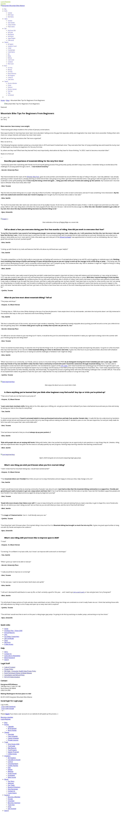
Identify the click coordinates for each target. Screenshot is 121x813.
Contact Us (10, 77)
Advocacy (10, 70)
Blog (5, 9)
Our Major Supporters (11, 636)
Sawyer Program (11, 38)
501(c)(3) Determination (12, 677)
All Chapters (10, 44)
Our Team (10, 72)
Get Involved (11, 95)
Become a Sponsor (12, 89)
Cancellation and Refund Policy (14, 675)
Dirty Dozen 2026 (12, 30)
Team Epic (10, 91)
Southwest (10, 62)
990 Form (7, 642)
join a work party (79, 592)
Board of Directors (12, 74)
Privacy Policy (8, 669)
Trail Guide (10, 32)
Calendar (10, 13)
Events (5, 11)
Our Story (10, 68)
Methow (10, 58)
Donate (3, 4)
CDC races (64, 366)
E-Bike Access (11, 40)
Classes (5, 19)
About (5, 66)
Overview (10, 21)
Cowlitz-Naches (11, 52)
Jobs (5, 635)
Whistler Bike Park (33, 177)
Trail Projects (10, 36)
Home (3, 100)
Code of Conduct (9, 667)
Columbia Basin (11, 50)
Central (9, 48)
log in (7, 714)
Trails (5, 29)
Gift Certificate (9, 638)
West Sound (10, 64)
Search (6, 660)
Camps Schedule (12, 25)
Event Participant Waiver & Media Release (18, 673)
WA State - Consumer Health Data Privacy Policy (20, 671)
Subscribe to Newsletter (12, 656)
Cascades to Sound (12, 46)
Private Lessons (11, 27)
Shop (9, 93)
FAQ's (6, 652)
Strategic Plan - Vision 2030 (13, 631)
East (9, 54)
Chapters (6, 42)
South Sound (11, 60)
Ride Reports (11, 34)
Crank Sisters (11, 79)
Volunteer (10, 87)
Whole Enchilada (65, 237)
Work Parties (11, 17)
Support (6, 81)
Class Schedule (11, 23)
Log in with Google (7, 709)
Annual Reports (9, 633)
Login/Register (6, 2)
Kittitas (9, 56)
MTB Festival (10, 15)
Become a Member (12, 83)
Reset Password (9, 658)
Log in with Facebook (8, 707)
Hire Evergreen (11, 75)
